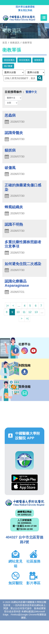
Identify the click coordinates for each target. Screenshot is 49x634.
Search (39, 78)
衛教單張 (27, 42)
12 (29, 312)
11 (24, 312)
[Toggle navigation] (44, 17)
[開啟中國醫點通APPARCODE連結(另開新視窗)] (24, 460)
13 (36, 312)
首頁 (4, 42)
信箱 (24, 393)
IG (24, 350)
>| (27, 318)
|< (8, 305)
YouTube (33, 350)
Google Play (24, 478)
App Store (24, 486)
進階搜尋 (38, 60)
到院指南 (24, 372)
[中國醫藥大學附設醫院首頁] (22, 17)
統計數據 (8, 66)
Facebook (15, 350)
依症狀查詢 (9, 60)
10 (18, 312)
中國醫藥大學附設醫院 (24, 503)
